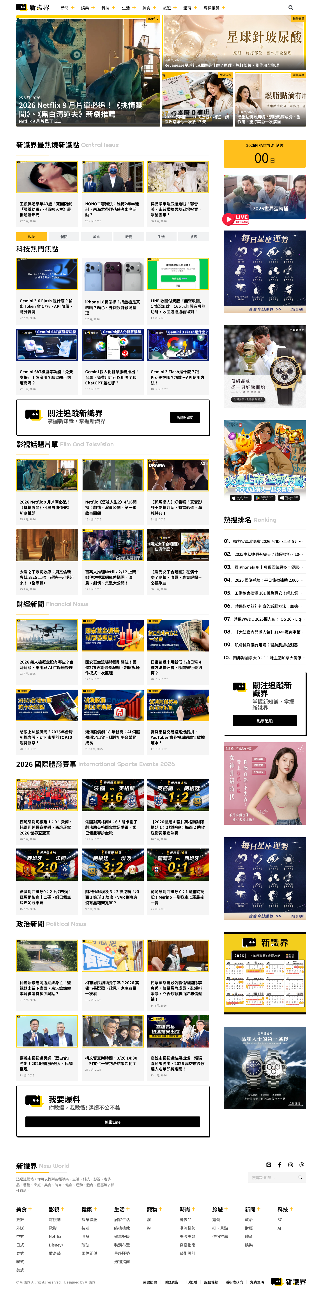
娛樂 (85, 7)
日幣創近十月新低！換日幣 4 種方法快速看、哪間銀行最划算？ (176, 667)
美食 (146, 7)
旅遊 (167, 7)
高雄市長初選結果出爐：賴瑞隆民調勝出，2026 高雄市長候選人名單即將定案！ (178, 1063)
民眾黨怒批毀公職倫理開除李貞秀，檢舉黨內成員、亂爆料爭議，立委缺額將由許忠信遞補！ (176, 991)
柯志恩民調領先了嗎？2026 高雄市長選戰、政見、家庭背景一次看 (112, 988)
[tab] (31, 236)
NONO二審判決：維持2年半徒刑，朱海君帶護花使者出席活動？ (112, 209)
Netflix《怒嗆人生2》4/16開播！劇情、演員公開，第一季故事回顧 (111, 507)
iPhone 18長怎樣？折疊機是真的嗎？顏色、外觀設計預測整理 (112, 307)
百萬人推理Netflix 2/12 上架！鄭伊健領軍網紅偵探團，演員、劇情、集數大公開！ (112, 577)
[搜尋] (300, 1177)
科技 (105, 7)
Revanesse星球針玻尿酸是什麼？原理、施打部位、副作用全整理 (222, 65)
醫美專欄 (298, 18)
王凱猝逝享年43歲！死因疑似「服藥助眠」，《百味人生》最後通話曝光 (46, 209)
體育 (187, 7)
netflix (153, 18)
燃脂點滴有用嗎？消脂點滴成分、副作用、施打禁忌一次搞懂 (269, 119)
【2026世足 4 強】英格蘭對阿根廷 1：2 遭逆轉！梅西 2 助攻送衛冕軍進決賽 (178, 827)
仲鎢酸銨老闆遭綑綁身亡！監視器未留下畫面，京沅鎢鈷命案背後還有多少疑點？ (45, 988)
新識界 (26, 1166)
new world (54, 1166)
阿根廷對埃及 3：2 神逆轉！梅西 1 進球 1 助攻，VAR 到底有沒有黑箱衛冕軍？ (112, 897)
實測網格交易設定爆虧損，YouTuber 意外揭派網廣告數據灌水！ (178, 737)
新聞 (65, 7)
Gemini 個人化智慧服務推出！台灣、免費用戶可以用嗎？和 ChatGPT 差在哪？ (112, 377)
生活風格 (225, 75)
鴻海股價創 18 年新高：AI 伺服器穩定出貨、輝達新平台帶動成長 (112, 737)
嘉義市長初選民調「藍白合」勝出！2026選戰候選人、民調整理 (46, 1063)
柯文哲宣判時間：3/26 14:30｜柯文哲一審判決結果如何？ (111, 1060)
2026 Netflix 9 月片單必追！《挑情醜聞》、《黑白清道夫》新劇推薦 (81, 109)
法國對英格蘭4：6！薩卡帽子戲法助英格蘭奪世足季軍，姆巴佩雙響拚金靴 (111, 827)
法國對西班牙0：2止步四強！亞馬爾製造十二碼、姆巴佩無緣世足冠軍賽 (46, 897)
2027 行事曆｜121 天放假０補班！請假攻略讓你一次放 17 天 (197, 119)
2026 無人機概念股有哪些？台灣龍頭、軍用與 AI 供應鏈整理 (47, 664)
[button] (291, 7)
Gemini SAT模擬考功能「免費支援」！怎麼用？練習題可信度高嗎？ (46, 377)
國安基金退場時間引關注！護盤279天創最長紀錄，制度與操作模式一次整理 (112, 667)
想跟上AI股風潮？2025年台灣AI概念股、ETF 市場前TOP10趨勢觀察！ (46, 737)
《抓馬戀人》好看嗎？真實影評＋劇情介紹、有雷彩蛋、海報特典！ (176, 507)
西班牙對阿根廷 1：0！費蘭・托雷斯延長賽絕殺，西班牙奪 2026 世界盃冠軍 (46, 827)
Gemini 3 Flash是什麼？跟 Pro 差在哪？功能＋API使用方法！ (177, 377)
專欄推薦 (211, 7)
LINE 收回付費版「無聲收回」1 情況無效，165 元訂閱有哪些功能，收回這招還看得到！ (178, 306)
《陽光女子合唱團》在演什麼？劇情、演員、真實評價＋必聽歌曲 (176, 577)
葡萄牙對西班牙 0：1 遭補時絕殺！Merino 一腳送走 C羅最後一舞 (178, 897)
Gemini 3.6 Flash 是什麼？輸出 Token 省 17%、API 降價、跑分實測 (46, 306)
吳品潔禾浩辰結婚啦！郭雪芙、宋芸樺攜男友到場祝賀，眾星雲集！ (176, 209)
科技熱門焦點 (37, 248)
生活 (126, 7)
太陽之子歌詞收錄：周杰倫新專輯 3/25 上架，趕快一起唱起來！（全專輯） (47, 577)
